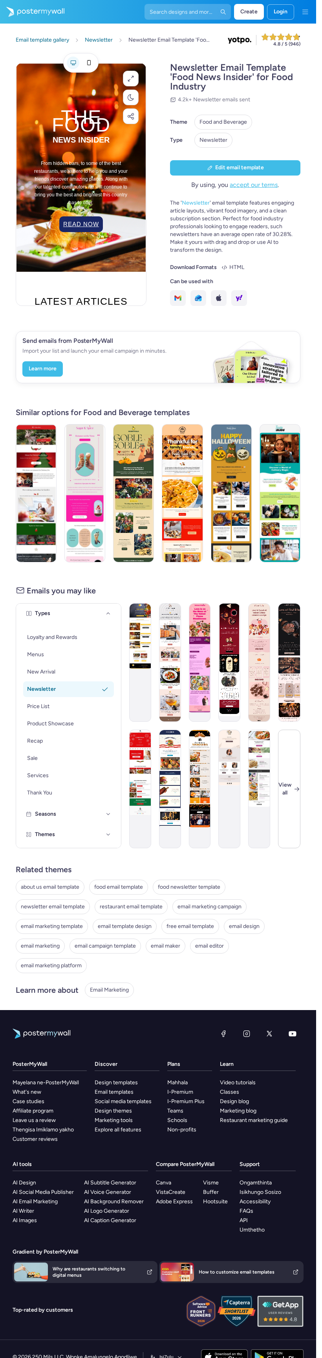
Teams (175, 1110)
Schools (177, 1120)
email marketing (40, 946)
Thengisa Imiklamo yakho (43, 1129)
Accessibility (255, 1201)
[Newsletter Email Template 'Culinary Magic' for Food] (280, 493)
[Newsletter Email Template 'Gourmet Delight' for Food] (170, 662)
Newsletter (213, 140)
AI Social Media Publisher (43, 1192)
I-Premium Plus (186, 1101)
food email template (118, 887)
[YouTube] (292, 1033)
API (244, 1220)
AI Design (24, 1182)
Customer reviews (35, 1139)
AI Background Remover (114, 1201)
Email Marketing (109, 989)
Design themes (113, 1110)
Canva (163, 1182)
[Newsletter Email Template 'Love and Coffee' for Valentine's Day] (229, 662)
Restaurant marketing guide (254, 1120)
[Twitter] (269, 1033)
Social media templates (123, 1101)
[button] (131, 78)
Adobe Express (174, 1201)
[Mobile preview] (88, 63)
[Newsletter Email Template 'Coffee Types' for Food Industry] (229, 789)
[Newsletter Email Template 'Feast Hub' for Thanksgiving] (200, 789)
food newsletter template (189, 887)
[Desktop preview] (73, 63)
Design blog (234, 1101)
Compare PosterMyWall (185, 1164)
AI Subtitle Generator (110, 1182)
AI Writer (23, 1211)
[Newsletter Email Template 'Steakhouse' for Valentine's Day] (200, 662)
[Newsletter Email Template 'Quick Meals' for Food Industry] (259, 789)
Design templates (116, 1082)
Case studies (28, 1101)
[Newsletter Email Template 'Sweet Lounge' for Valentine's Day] (259, 662)
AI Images (25, 1220)
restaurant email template (131, 906)
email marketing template (52, 926)
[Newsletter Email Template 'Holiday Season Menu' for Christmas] (140, 789)
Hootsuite (215, 1201)
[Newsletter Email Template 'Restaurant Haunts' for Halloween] (231, 493)
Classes (229, 1092)
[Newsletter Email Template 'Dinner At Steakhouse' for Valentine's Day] (289, 662)
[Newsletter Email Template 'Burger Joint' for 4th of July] (170, 789)
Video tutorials (238, 1082)
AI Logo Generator (106, 1211)
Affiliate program (33, 1110)
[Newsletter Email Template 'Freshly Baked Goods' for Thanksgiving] (182, 493)
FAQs (246, 1211)
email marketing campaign (209, 906)
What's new (27, 1092)
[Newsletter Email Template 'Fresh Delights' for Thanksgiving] (133, 493)
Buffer (211, 1192)
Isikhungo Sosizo (260, 1192)
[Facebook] (223, 1033)
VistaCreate (170, 1192)
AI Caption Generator (110, 1220)
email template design (125, 926)
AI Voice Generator (107, 1192)
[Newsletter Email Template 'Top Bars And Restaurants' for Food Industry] (140, 662)
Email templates (114, 1092)
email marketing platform (51, 965)
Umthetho (252, 1229)
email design (244, 926)
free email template (190, 926)
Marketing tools (114, 1120)
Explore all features (118, 1129)
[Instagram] (246, 1033)
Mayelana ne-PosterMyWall (46, 1082)
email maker (165, 946)
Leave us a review (34, 1120)
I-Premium (180, 1092)
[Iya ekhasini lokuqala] (32, 12)
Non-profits (181, 1129)
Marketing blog (238, 1110)
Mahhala (177, 1082)
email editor (209, 946)
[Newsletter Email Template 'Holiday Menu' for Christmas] (36, 493)
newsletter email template (53, 906)
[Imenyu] (305, 12)
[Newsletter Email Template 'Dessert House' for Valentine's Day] (84, 493)
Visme (211, 1182)
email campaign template (105, 946)
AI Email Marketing (35, 1201)
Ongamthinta (256, 1182)
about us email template (50, 887)
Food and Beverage (223, 122)
